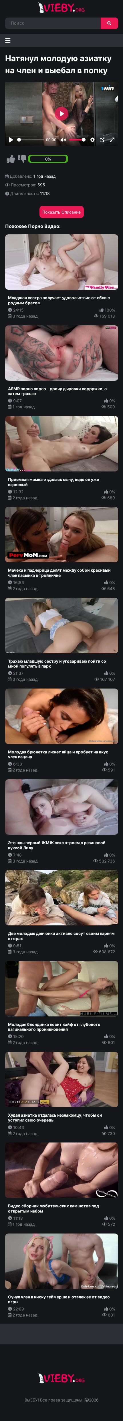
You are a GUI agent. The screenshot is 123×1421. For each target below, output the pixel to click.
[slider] (30, 139)
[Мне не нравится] (22, 159)
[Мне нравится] (11, 159)
